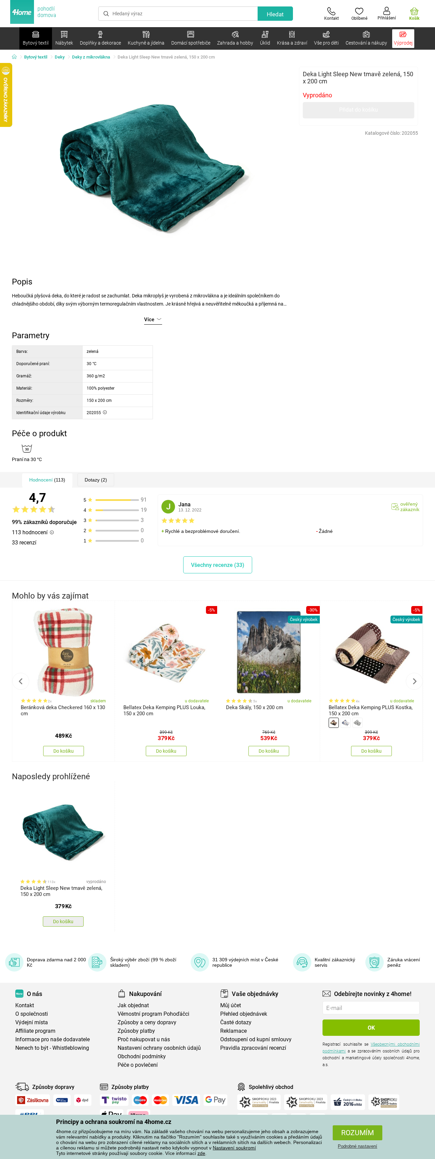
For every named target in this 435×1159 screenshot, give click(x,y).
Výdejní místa (31, 1022)
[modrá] (345, 723)
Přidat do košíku (358, 110)
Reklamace (233, 1030)
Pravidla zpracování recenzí (253, 1047)
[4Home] (16, 57)
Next (414, 681)
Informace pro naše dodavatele (52, 1039)
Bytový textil (35, 57)
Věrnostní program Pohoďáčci (153, 1013)
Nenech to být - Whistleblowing (52, 1047)
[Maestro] (140, 1100)
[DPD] (83, 1100)
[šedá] (357, 723)
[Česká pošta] (62, 1100)
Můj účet (230, 1005)
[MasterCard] (160, 1100)
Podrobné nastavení (357, 1146)
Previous (20, 681)
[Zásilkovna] (32, 1100)
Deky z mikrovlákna (91, 57)
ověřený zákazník (409, 506)
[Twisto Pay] (114, 1100)
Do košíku (63, 751)
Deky (60, 57)
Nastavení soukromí (234, 1147)
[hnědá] (333, 723)
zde (201, 1153)
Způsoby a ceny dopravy (147, 1022)
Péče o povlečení (138, 1064)
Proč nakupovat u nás (144, 1039)
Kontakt (24, 1005)
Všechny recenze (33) (217, 565)
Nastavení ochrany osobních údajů (159, 1047)
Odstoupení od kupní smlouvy (256, 1039)
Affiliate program (35, 1030)
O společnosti (31, 1013)
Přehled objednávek (243, 1013)
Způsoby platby (136, 1030)
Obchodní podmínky (142, 1056)
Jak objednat (133, 1005)
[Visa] (186, 1100)
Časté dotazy (235, 1022)
